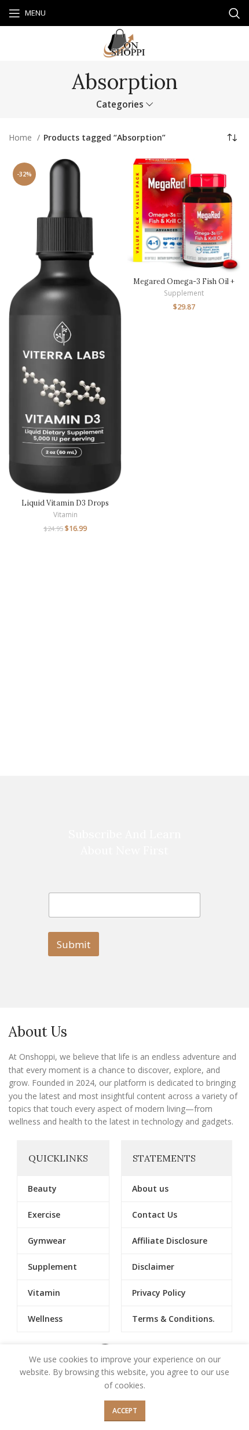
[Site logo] (124, 42)
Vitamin (65, 514)
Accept (124, 1411)
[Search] (234, 13)
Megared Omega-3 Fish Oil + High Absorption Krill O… (184, 285)
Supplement (184, 293)
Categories (120, 104)
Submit (73, 944)
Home (21, 137)
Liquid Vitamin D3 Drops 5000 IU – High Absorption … (65, 507)
